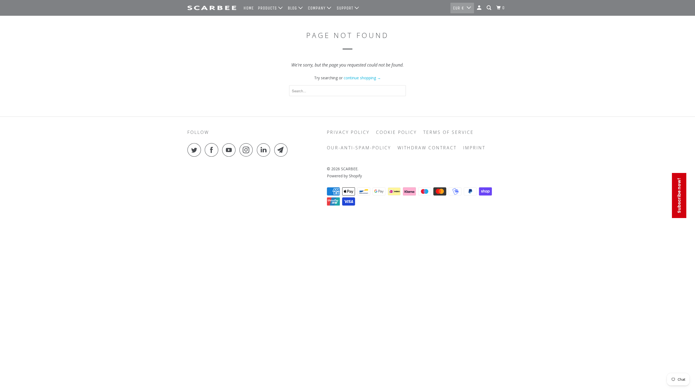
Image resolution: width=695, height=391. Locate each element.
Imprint (474, 148)
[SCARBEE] (211, 8)
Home (249, 8)
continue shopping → (362, 77)
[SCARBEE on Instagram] (247, 150)
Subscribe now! (679, 195)
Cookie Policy (396, 132)
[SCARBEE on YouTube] (230, 150)
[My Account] (480, 8)
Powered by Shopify (344, 175)
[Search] (489, 8)
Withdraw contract (427, 148)
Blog (293, 8)
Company (317, 8)
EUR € (458, 8)
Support (346, 8)
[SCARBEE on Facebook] (213, 150)
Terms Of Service (448, 132)
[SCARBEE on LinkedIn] (265, 150)
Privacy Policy (348, 132)
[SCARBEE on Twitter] (195, 150)
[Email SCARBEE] (282, 150)
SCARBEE (349, 168)
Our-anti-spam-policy (359, 148)
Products (268, 8)
